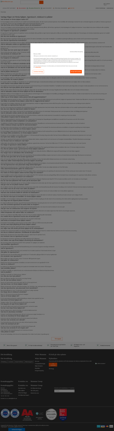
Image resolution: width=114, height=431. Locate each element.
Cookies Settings (38, 71)
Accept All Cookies (76, 71)
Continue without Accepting (76, 51)
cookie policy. (38, 67)
